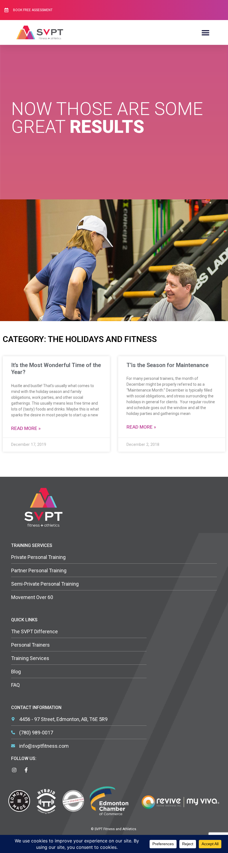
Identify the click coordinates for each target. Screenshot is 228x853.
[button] (205, 32)
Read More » (26, 428)
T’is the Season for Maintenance (168, 365)
